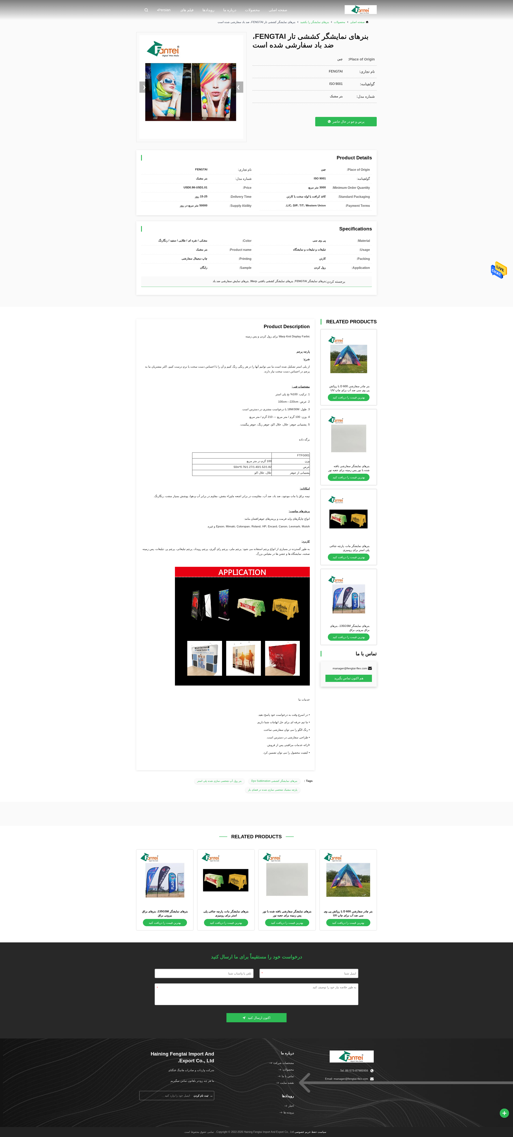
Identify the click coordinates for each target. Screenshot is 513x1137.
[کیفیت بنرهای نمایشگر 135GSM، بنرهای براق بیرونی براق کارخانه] (349, 597)
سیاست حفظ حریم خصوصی (310, 1131)
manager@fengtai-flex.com (350, 668)
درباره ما (229, 10)
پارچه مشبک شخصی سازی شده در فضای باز (272, 789)
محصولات (252, 10)
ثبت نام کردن (203, 1096)
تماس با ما (288, 1076)
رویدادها (208, 10)
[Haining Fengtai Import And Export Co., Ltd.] (361, 10)
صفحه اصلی (278, 10)
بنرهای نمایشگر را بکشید (314, 22)
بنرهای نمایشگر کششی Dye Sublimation (274, 780)
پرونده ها (289, 1112)
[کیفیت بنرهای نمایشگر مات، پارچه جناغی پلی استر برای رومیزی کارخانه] (349, 517)
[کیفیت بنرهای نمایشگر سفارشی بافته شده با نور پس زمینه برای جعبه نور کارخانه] (349, 437)
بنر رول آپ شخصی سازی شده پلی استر (219, 780)
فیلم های (187, 10)
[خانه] (352, 1056)
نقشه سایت (287, 1082)
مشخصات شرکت (283, 1063)
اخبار (291, 1105)
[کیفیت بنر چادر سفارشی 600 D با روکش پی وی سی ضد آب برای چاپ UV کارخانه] (349, 357)
